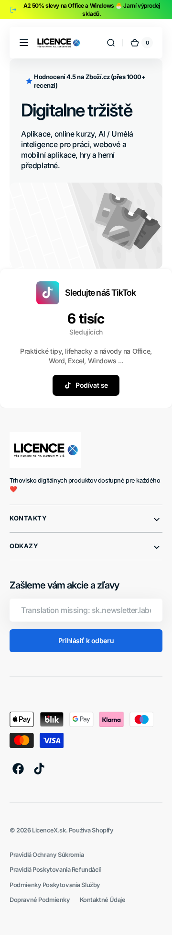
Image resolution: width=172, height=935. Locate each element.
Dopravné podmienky (40, 899)
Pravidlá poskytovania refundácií (55, 869)
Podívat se (91, 385)
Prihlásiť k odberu (86, 640)
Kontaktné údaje (103, 899)
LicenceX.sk (48, 830)
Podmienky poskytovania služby (55, 885)
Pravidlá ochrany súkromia (47, 854)
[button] (23, 42)
